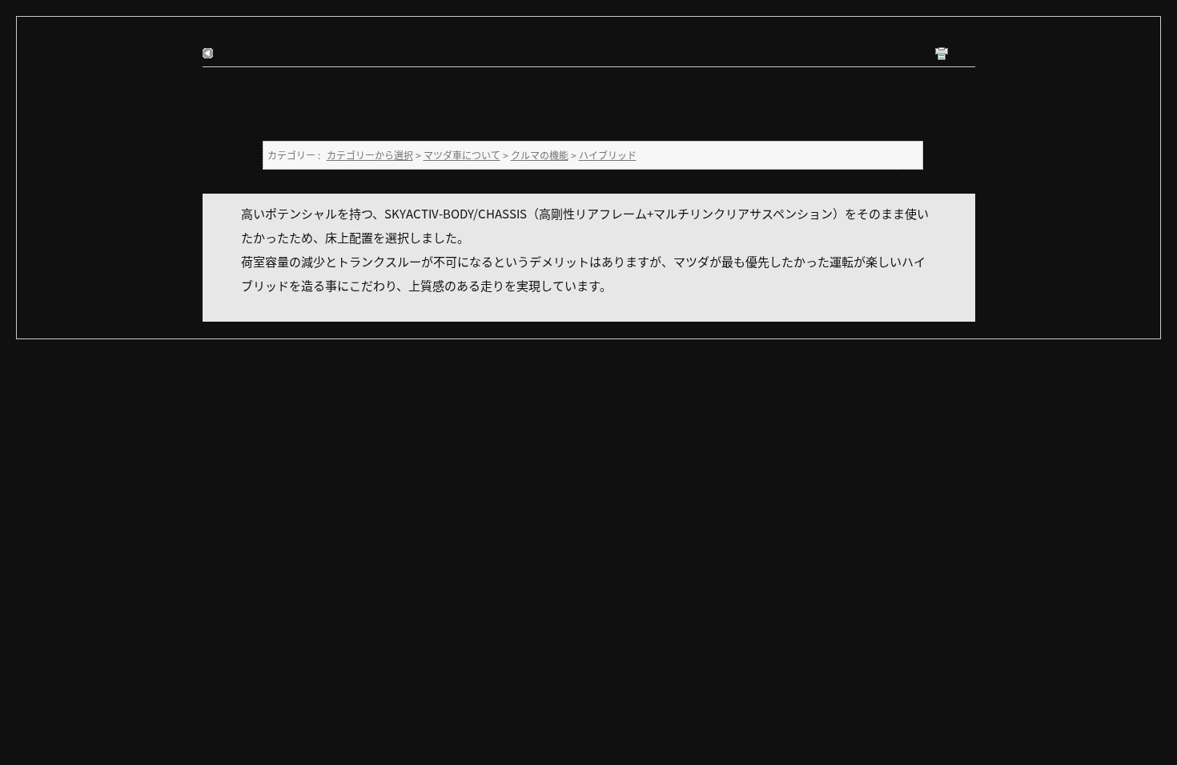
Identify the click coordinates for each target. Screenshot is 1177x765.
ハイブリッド (495, 29)
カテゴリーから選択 (246, 29)
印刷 (959, 55)
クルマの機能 (423, 29)
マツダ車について (341, 29)
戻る (228, 53)
